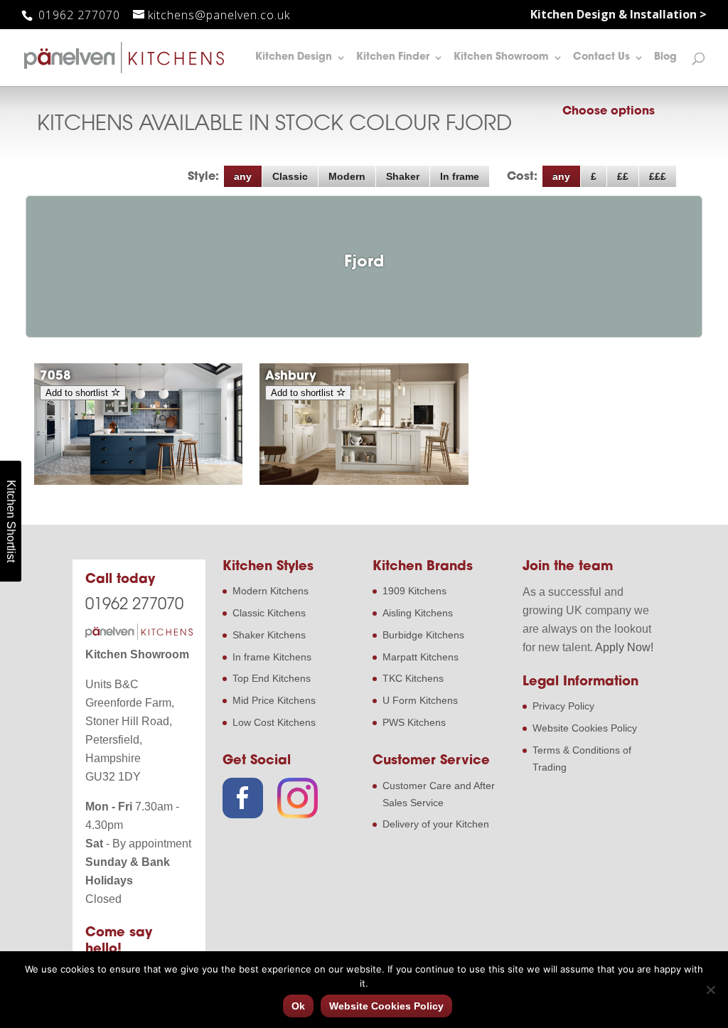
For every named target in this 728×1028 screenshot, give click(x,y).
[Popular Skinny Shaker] (138, 481)
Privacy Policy (563, 706)
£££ (657, 176)
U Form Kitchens (420, 700)
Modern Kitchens (270, 590)
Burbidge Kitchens (423, 635)
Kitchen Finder (392, 58)
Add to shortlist (78, 392)
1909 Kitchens (414, 590)
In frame (459, 176)
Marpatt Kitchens (420, 657)
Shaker (402, 176)
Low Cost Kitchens (274, 722)
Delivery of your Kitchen (435, 824)
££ (622, 176)
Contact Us (601, 58)
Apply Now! (624, 647)
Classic (290, 176)
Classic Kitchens (269, 613)
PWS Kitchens (414, 722)
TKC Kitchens (413, 678)
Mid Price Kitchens (274, 700)
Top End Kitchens (271, 678)
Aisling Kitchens (417, 613)
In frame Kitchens (271, 657)
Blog (665, 58)
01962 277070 (77, 15)
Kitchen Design (293, 58)
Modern (346, 176)
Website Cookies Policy (584, 728)
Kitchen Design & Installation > (618, 15)
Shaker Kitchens (269, 635)
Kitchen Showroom (501, 58)
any (243, 176)
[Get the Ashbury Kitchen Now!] (363, 481)
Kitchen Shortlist (11, 521)
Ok (298, 1006)
